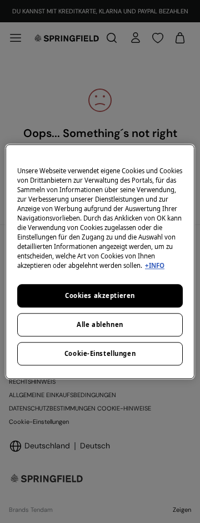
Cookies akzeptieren (100, 295)
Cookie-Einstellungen (100, 353)
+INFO (154, 265)
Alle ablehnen (100, 324)
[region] (100, 261)
